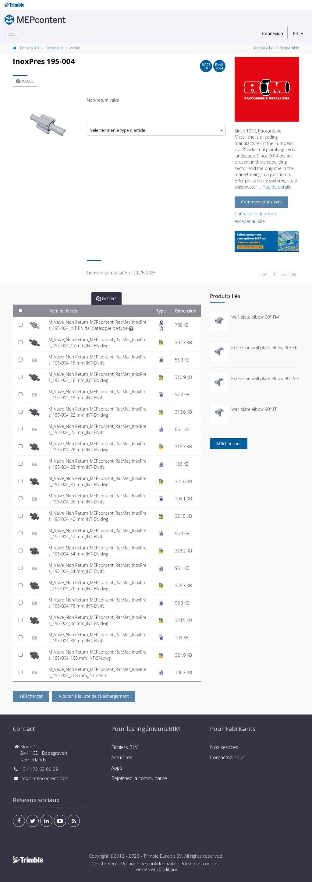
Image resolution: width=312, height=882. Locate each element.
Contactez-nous (227, 757)
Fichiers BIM (30, 48)
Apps (116, 767)
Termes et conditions (156, 869)
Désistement (103, 863)
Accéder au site (250, 221)
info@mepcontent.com (44, 778)
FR (295, 33)
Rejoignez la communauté (139, 778)
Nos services (224, 747)
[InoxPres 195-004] (45, 123)
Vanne (75, 48)
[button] (156, 130)
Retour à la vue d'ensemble (276, 48)
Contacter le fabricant (256, 214)
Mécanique (55, 48)
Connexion (272, 33)
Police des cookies (199, 863)
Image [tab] (28, 81)
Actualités (121, 757)
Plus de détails (276, 187)
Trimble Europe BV (163, 856)
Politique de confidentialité (148, 863)
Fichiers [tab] (109, 298)
